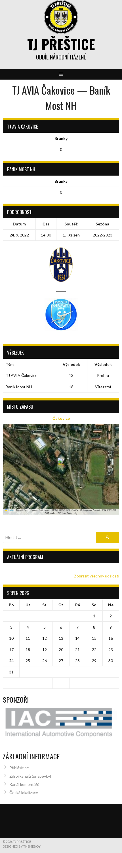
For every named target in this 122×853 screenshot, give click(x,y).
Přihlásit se (19, 767)
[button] (61, 463)
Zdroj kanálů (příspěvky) (30, 776)
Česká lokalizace (23, 792)
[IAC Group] (61, 722)
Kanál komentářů (24, 784)
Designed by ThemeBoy (22, 846)
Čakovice (61, 418)
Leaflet (10, 509)
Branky (61, 138)
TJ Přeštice (61, 44)
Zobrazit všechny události (96, 575)
